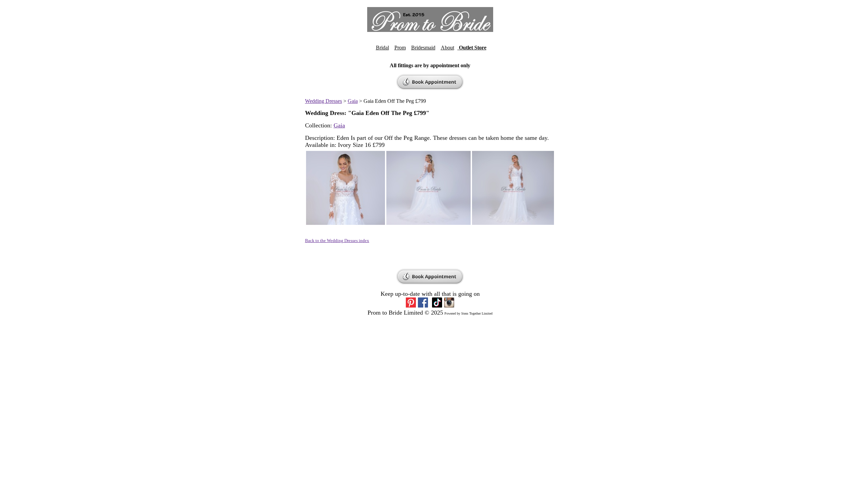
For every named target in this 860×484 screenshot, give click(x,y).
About (447, 47)
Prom (400, 47)
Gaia (353, 101)
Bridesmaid (423, 47)
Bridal (382, 47)
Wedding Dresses (323, 101)
